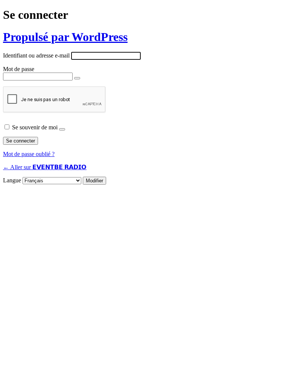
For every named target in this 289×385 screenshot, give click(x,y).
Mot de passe (18, 69)
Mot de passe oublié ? (29, 154)
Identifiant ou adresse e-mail (36, 55)
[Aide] (62, 129)
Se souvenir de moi (35, 127)
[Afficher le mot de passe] (77, 78)
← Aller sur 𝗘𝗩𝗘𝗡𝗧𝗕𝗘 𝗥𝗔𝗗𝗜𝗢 (45, 167)
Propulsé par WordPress (65, 37)
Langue (12, 180)
